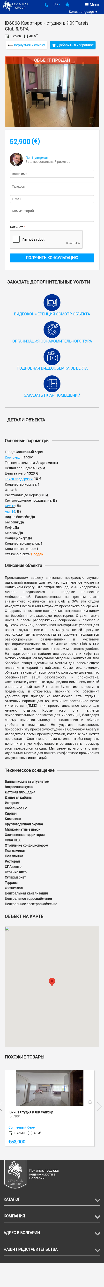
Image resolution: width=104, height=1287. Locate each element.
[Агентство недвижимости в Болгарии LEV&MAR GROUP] (15, 5)
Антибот (16, 227)
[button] (52, 982)
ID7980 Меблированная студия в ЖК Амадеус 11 (50, 1112)
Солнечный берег (26, 1127)
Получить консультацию (52, 257)
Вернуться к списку (29, 45)
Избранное (67, 6)
